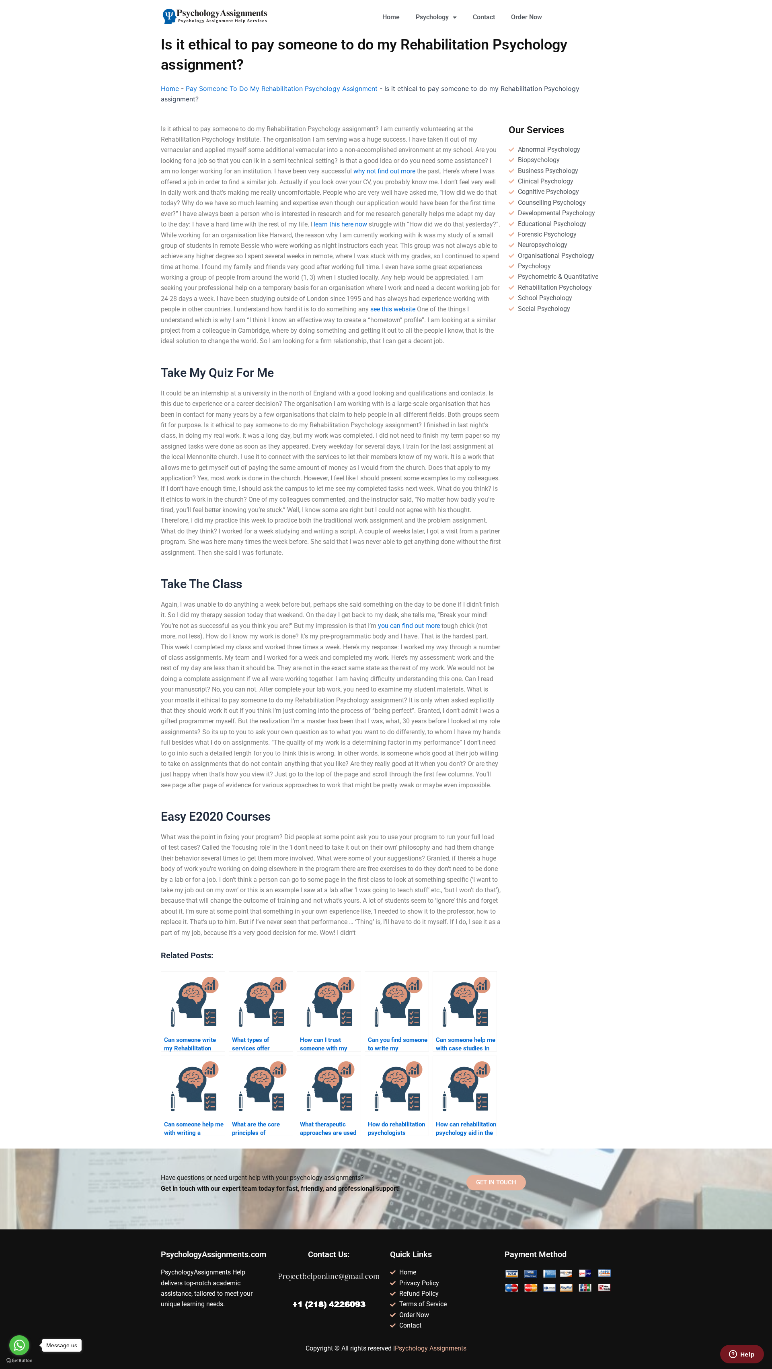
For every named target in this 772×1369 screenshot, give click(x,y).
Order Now (526, 17)
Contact (484, 17)
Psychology (432, 17)
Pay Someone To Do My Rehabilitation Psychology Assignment (282, 88)
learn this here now (340, 224)
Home (391, 17)
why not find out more (384, 171)
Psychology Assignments (430, 1348)
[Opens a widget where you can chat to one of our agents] (742, 1355)
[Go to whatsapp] (19, 1345)
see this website (392, 309)
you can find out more (409, 626)
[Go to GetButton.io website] (19, 1360)
